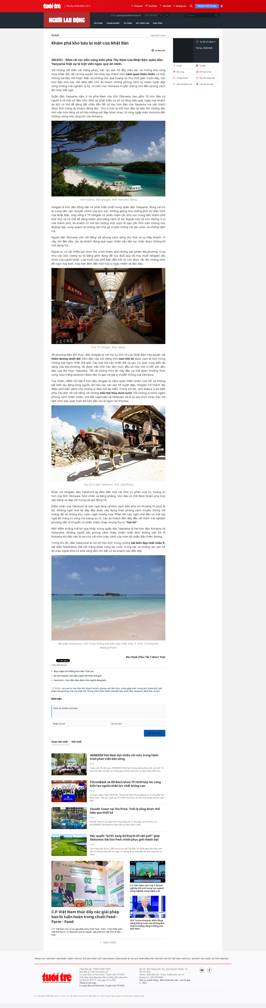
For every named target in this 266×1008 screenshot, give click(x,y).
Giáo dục (186, 959)
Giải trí (167, 959)
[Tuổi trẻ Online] (57, 977)
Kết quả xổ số (205, 72)
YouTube (152, 6)
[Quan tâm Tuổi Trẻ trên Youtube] (202, 970)
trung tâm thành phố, (147, 688)
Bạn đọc (224, 959)
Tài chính (127, 23)
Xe (128, 959)
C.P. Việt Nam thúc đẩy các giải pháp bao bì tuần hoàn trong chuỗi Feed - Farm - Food (85, 916)
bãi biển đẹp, (117, 691)
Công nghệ (121, 959)
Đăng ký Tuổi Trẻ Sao (206, 6)
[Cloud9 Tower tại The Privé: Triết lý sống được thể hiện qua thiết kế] (69, 818)
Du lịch (134, 959)
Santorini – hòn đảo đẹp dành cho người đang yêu (80, 680)
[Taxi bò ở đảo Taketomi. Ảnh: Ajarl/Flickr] (108, 443)
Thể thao (176, 959)
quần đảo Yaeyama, (134, 691)
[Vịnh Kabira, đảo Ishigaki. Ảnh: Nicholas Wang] (108, 158)
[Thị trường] (67, 20)
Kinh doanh (108, 959)
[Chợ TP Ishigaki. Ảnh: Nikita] (108, 306)
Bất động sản (142, 23)
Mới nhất (77, 741)
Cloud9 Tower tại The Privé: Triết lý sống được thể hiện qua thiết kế (125, 810)
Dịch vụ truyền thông (148, 980)
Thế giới (87, 959)
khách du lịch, (93, 688)
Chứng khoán (182, 78)
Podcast (138, 6)
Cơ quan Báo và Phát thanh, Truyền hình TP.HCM (101, 986)
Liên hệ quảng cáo (184, 84)
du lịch (157, 691)
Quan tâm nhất (59, 741)
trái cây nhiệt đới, (78, 691)
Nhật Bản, (149, 691)
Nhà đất (196, 959)
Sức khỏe (205, 959)
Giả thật (215, 959)
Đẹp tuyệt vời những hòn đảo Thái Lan (74, 671)
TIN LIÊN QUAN (59, 665)
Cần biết (167, 6)
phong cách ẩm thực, (110, 688)
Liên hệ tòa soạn (207, 84)
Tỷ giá (179, 66)
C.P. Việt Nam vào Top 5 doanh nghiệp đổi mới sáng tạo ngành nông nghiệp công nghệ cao (147, 888)
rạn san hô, (67, 688)
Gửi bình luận (155, 733)
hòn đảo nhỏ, (79, 688)
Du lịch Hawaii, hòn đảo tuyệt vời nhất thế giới (77, 676)
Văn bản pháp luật (207, 78)
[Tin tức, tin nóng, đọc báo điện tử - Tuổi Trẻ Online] (52, 6)
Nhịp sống (157, 23)
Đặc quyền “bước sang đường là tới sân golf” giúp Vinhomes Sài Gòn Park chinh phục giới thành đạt (125, 837)
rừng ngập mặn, (129, 688)
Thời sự (78, 959)
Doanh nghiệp (113, 23)
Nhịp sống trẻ (146, 959)
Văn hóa (159, 959)
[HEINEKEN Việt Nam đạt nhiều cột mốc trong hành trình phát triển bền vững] (69, 764)
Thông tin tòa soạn (87, 983)
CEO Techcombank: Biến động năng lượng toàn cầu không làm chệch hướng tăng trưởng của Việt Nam (147, 924)
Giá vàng (180, 72)
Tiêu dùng (98, 23)
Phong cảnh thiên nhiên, (99, 691)
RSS (145, 983)
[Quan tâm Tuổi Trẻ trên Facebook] (209, 970)
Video (70, 959)
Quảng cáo (181, 6)
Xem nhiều (61, 959)
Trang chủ (40, 959)
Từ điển (203, 66)
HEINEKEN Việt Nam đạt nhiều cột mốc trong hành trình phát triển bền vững (124, 757)
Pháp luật (97, 959)
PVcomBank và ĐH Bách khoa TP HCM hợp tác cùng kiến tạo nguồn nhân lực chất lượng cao (125, 784)
